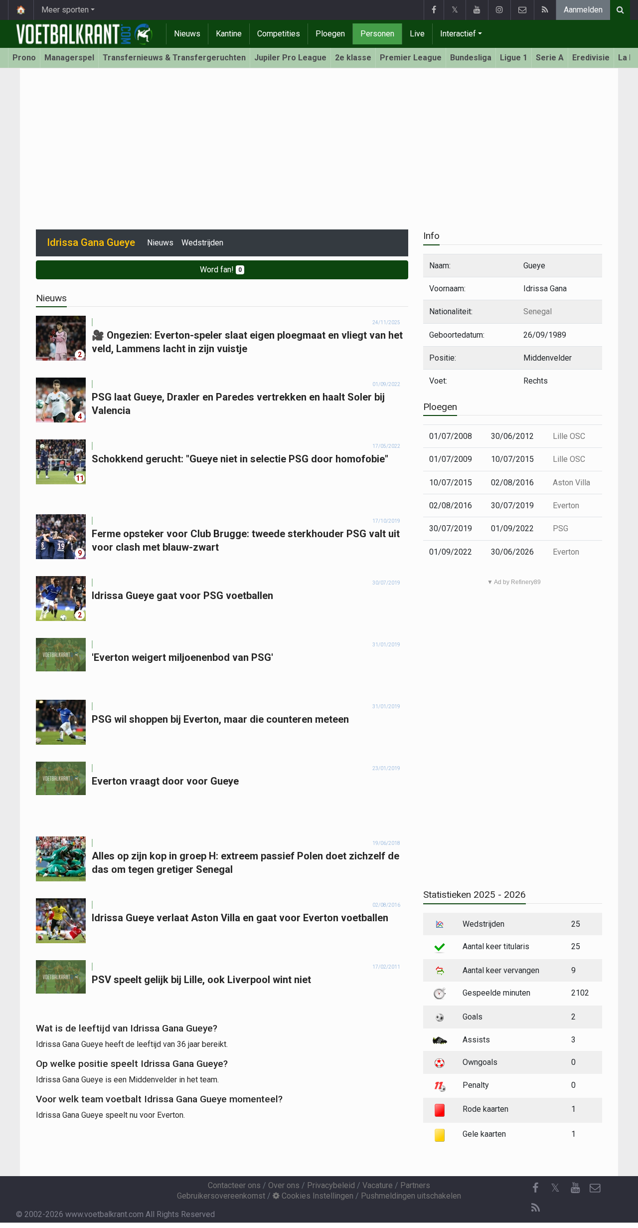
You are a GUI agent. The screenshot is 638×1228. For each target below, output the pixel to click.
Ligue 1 (513, 57)
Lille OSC (569, 436)
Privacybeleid (331, 1185)
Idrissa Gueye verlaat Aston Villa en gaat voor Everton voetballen (240, 918)
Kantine (229, 33)
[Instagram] (499, 10)
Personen (377, 33)
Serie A (550, 57)
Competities (278, 33)
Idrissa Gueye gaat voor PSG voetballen (182, 596)
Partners (415, 1185)
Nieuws (187, 33)
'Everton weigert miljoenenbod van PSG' (182, 657)
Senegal (537, 311)
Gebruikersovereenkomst (221, 1196)
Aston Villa (571, 482)
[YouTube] (477, 10)
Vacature (377, 1185)
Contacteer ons (234, 1185)
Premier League (411, 57)
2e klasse (353, 57)
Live (417, 33)
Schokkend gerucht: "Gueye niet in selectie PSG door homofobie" (240, 459)
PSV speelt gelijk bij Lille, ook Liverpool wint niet (201, 980)
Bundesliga (470, 57)
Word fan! (221, 269)
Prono (24, 57)
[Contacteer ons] (522, 10)
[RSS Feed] (545, 10)
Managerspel (69, 57)
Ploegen (330, 33)
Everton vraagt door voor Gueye (165, 781)
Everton (566, 505)
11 (80, 478)
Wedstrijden (202, 242)
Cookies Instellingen (316, 1196)
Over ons (284, 1185)
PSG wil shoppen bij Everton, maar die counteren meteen (220, 719)
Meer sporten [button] (65, 9)
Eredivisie (591, 57)
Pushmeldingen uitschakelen (411, 1196)
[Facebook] (434, 10)
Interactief (458, 33)
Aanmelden (583, 9)
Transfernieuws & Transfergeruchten (174, 57)
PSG (560, 528)
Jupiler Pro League (290, 57)
